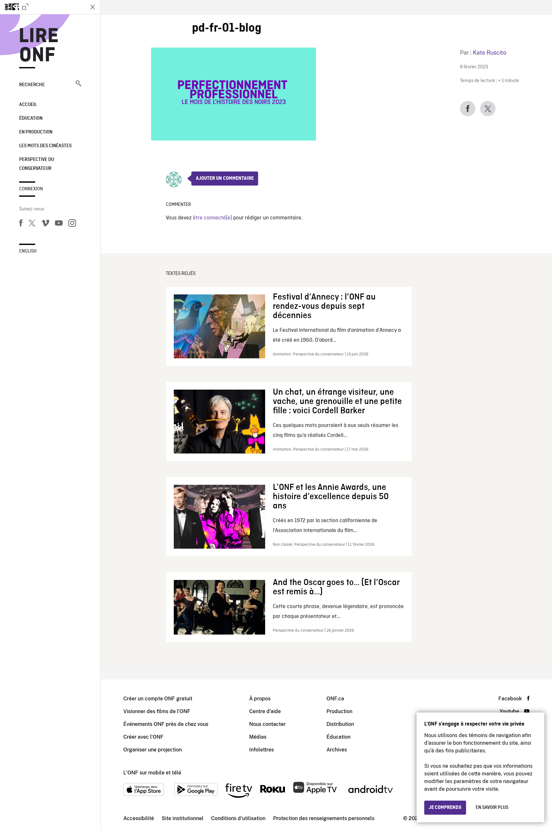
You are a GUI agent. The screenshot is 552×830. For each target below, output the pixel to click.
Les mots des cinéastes (45, 145)
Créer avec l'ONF (143, 737)
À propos (260, 699)
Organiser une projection (152, 750)
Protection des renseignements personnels (323, 818)
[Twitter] (32, 224)
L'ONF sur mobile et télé (152, 773)
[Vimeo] (45, 224)
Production (339, 711)
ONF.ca (335, 699)
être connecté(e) (212, 218)
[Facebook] (20, 224)
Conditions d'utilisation (238, 818)
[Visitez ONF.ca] (42, 7)
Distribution (340, 724)
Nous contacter (267, 724)
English (28, 251)
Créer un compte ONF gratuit (157, 699)
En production (35, 132)
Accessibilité (138, 818)
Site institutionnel (182, 818)
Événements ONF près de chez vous (165, 724)
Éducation (30, 118)
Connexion (31, 189)
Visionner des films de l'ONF (156, 711)
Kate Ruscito (489, 52)
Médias (257, 737)
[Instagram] (72, 224)
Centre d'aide (265, 711)
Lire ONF (38, 46)
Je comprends (445, 807)
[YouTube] (59, 224)
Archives (336, 750)
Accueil (28, 104)
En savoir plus (492, 807)
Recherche (32, 85)
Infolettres (261, 750)
